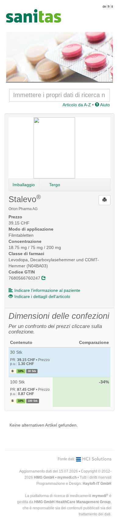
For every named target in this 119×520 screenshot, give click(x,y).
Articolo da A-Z (77, 104)
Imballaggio (24, 184)
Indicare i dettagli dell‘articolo (42, 296)
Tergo (54, 184)
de (104, 6)
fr (109, 6)
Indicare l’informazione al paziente (47, 290)
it (112, 6)
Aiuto (104, 104)
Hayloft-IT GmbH (97, 483)
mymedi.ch (67, 477)
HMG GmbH (44, 477)
